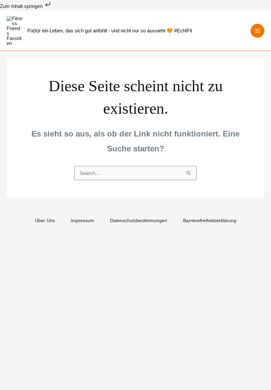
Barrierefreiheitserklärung (209, 220)
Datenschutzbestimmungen (138, 220)
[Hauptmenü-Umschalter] (258, 31)
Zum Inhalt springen (22, 6)
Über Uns (45, 220)
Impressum (82, 220)
